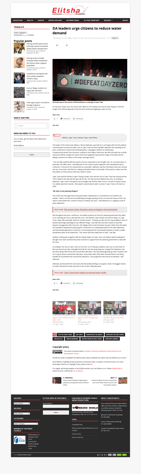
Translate (30, 35)
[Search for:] (32, 126)
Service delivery (55, 20)
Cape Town (84, 38)
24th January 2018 (61, 38)
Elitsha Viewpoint (91, 20)
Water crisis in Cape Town (92, 339)
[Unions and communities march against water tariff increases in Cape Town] (64, 307)
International (72, 20)
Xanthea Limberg (112, 339)
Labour (41, 20)
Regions (107, 20)
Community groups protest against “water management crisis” (88, 317)
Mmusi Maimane (72, 339)
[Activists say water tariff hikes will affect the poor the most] (114, 307)
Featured (91, 38)
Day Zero (79, 335)
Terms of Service (77, 437)
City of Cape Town (65, 335)
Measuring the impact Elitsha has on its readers (85, 429)
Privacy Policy (76, 434)
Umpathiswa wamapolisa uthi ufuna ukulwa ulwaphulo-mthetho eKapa (37, 76)
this (91, 364)
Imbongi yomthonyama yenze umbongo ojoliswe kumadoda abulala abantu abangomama (37, 46)
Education (17, 20)
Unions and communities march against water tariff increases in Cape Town (64, 317)
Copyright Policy (77, 425)
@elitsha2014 (117, 368)
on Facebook (78, 371)
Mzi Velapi (73, 38)
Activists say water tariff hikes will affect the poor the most (113, 316)
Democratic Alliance (94, 335)
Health (30, 20)
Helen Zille (58, 339)
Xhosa (125, 20)
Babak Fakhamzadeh (24, 455)
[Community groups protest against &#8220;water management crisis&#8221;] (89, 307)
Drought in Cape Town (114, 335)
